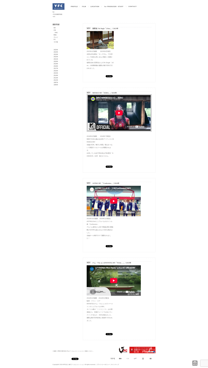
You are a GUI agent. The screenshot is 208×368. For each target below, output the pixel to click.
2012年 (56, 80)
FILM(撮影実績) (57, 14)
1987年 (56, 82)
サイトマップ (115, 364)
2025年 (56, 50)
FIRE (56, 32)
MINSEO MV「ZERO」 (101, 93)
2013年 (56, 78)
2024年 (56, 52)
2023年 (56, 54)
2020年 (56, 61)
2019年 (56, 64)
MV (55, 28)
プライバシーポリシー (103, 364)
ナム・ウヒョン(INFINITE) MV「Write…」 (108, 263)
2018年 (56, 66)
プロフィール (74, 6)
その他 (56, 42)
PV (55, 39)
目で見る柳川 (128, 358)
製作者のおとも (113, 6)
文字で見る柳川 (135, 358)
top (53, 12)
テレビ (56, 37)
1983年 (56, 85)
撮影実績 (84, 6)
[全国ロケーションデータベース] (141, 352)
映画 (55, 35)
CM (55, 30)
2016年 (56, 71)
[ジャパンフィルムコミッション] (122, 352)
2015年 (56, 73)
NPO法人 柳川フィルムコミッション (58, 6)
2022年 (56, 56)
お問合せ (132, 6)
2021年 (56, 59)
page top (195, 363)
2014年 (56, 75)
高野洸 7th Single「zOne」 (102, 28)
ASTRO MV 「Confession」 (102, 183)
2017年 (56, 68)
